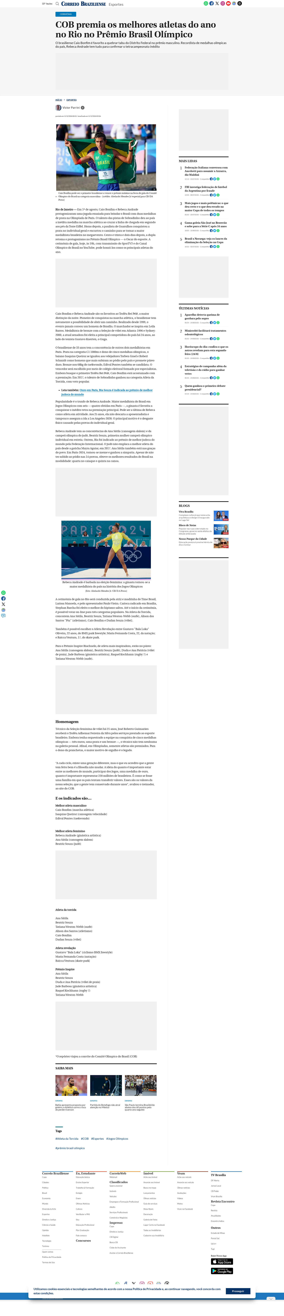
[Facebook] (211, 5)
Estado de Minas (218, 1233)
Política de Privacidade (51, 1257)
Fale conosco (81, 1235)
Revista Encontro (223, 1201)
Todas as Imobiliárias (152, 1230)
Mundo (45, 1203)
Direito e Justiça (49, 1219)
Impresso (116, 1222)
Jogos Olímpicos (118, 1138)
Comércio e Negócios (119, 1217)
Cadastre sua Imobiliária (153, 1235)
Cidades (45, 1182)
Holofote (46, 1235)
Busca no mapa (149, 1188)
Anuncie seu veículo (185, 1182)
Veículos (113, 1196)
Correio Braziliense (55, 1173)
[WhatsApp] (206, 5)
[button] (54, 1293)
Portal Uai (215, 1238)
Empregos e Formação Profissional (124, 1202)
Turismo (45, 1246)
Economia (46, 1198)
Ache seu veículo (184, 1177)
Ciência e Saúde (48, 1225)
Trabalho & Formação (85, 1188)
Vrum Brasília (216, 1196)
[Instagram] (223, 5)
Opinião (45, 1230)
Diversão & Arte (49, 1209)
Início (58, 100)
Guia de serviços (150, 1203)
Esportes (71, 100)
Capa (44, 1177)
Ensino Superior (82, 1182)
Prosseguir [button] (238, 1291)
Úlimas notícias (149, 1198)
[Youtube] (228, 5)
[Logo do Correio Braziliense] (83, 4)
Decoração (148, 1214)
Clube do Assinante (118, 1247)
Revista (214, 1210)
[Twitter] (217, 5)
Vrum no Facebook (185, 1209)
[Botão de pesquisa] (56, 3)
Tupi (212, 1249)
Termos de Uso (48, 1262)
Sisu (77, 1219)
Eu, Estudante (85, 1173)
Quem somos (47, 1252)
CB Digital (114, 1237)
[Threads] (239, 5)
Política (45, 1188)
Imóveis (113, 1191)
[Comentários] (3, 617)
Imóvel (148, 1173)
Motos (180, 1203)
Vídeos (180, 1198)
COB (86, 1138)
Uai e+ (213, 1243)
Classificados (119, 1182)
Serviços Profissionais (119, 1212)
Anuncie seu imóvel (151, 1182)
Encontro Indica (217, 1221)
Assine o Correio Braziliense (121, 1253)
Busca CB (114, 1242)
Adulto (112, 1207)
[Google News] (234, 5)
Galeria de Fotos (150, 1219)
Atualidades (216, 1216)
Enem (78, 1198)
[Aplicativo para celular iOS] (222, 1262)
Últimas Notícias (83, 1203)
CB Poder (215, 1191)
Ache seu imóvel (150, 1177)
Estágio (79, 1193)
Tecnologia (46, 1241)
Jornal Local (216, 1186)
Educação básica (83, 1177)
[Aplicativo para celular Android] (222, 1271)
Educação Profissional (85, 1225)
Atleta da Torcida (67, 1138)
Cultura (79, 1209)
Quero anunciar (116, 1186)
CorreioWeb (118, 1173)
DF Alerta (215, 1180)
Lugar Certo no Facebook (154, 1225)
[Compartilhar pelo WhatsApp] (218, 180)
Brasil (44, 1193)
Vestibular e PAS (83, 1214)
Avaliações (181, 1193)
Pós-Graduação (82, 1230)
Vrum (181, 1173)
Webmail (113, 1177)
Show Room (148, 1209)
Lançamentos (149, 1193)
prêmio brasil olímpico (71, 1148)
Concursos (83, 1240)
